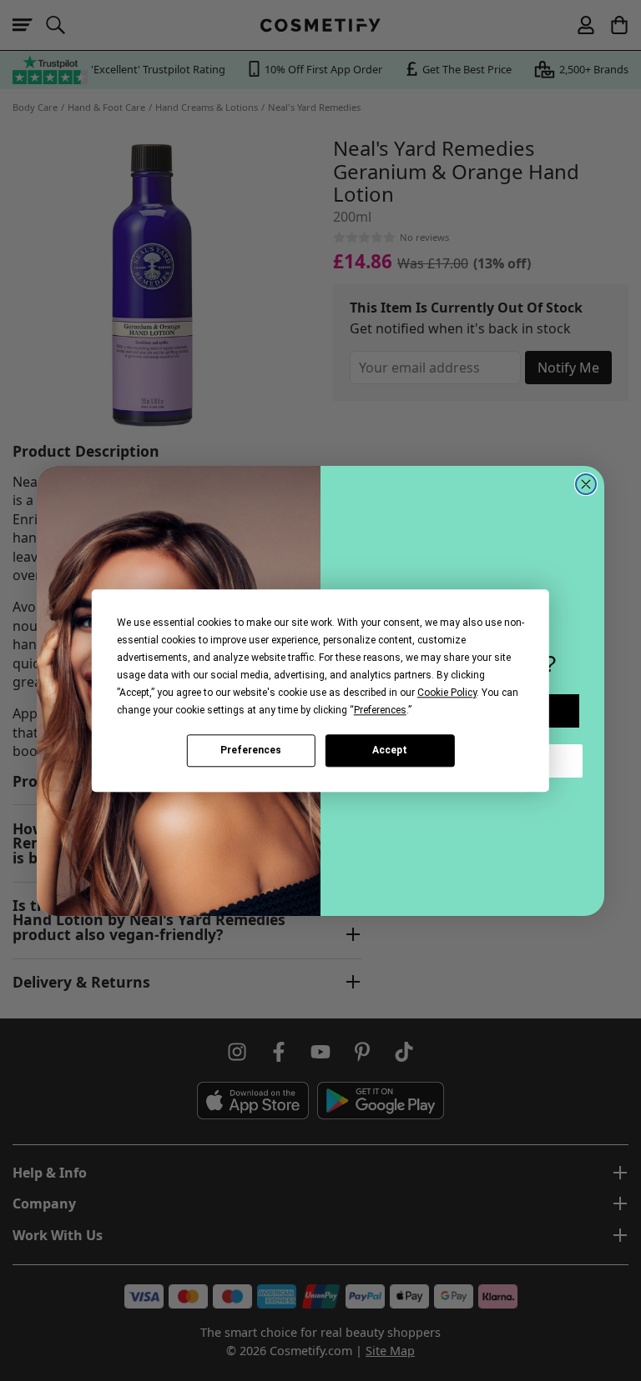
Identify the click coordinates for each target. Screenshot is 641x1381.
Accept (389, 750)
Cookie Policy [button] (447, 692)
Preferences (250, 750)
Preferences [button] (380, 710)
